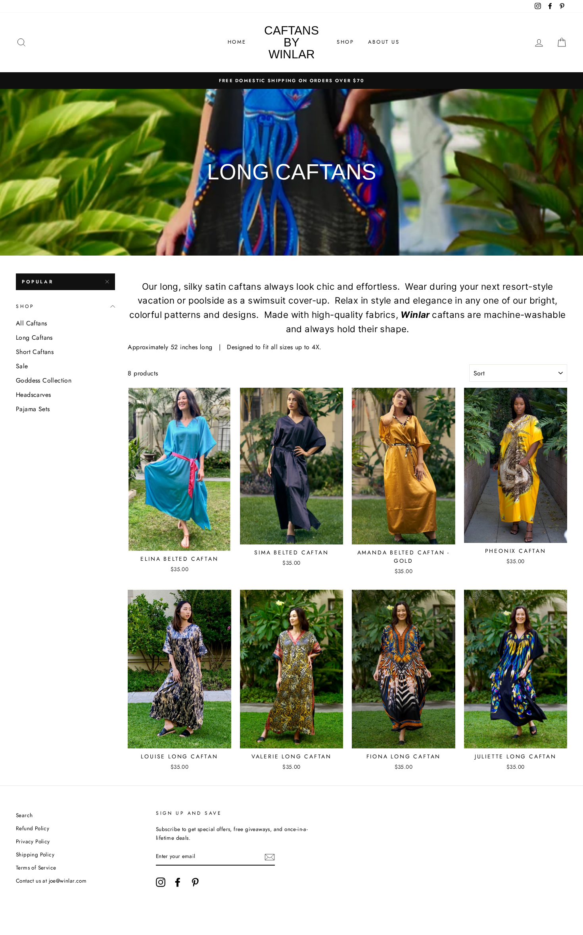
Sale (22, 366)
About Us (384, 42)
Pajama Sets (33, 409)
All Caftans (31, 323)
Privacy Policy (33, 841)
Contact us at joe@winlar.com (51, 881)
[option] (291, 80)
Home (237, 42)
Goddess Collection (43, 380)
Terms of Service (36, 868)
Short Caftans (35, 351)
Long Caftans (34, 337)
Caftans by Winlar (291, 42)
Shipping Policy (35, 854)
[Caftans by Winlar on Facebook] (177, 882)
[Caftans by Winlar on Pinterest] (195, 882)
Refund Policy (32, 828)
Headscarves (33, 394)
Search (24, 815)
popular (37, 281)
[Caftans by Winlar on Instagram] (160, 882)
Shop (345, 42)
